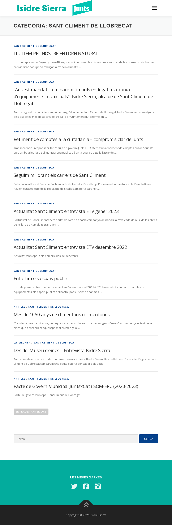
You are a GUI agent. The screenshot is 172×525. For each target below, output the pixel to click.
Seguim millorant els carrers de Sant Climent (60, 175)
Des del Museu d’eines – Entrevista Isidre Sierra (62, 350)
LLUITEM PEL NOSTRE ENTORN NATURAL (56, 53)
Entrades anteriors (31, 411)
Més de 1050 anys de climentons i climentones (62, 314)
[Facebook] (86, 486)
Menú (154, 8)
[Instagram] (98, 486)
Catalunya (22, 342)
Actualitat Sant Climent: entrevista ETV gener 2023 (66, 211)
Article (19, 306)
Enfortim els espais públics (41, 278)
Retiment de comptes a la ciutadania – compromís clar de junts (78, 139)
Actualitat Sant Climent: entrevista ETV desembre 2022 (70, 247)
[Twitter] (74, 486)
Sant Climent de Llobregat (35, 45)
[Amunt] (86, 505)
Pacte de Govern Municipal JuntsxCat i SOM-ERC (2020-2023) (76, 386)
